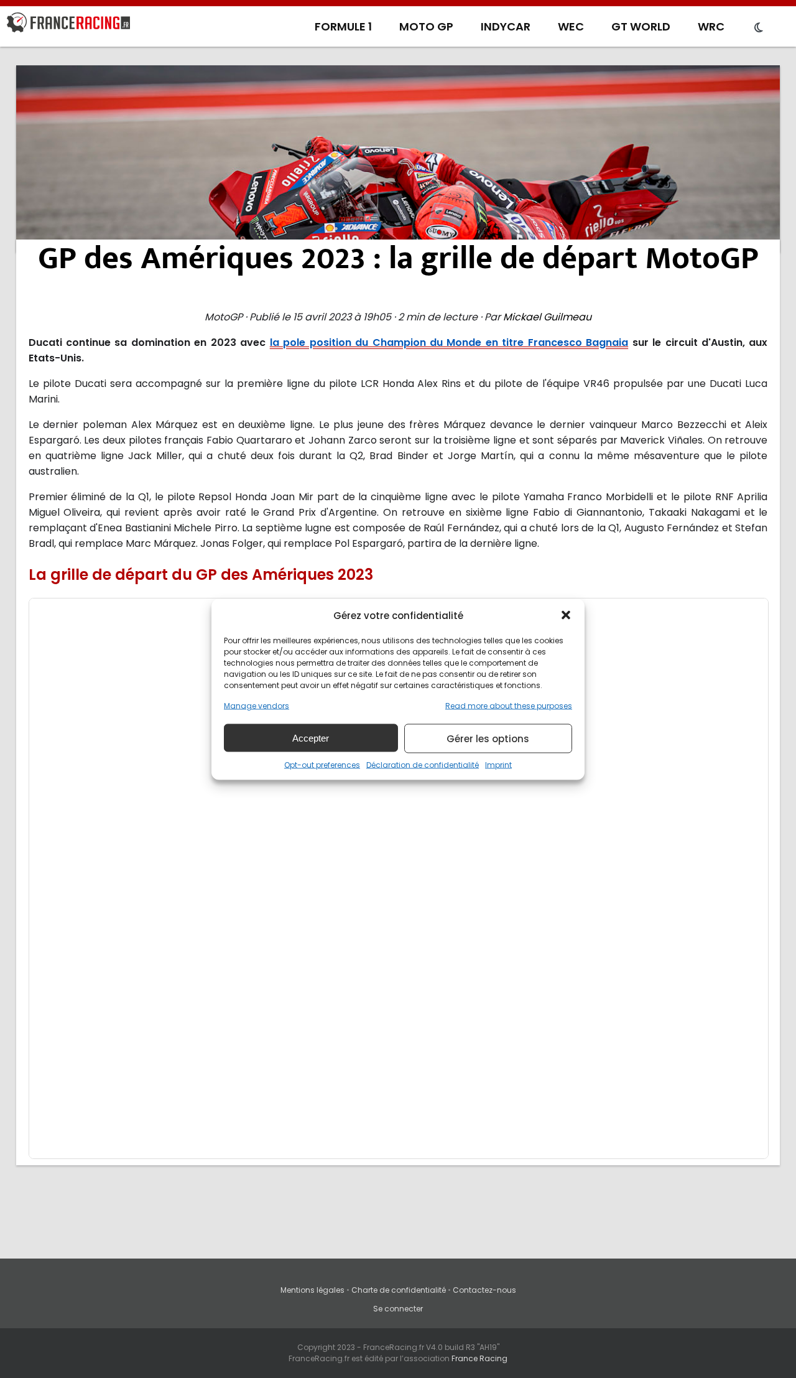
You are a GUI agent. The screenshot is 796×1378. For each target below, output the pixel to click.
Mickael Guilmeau (547, 317)
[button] (566, 615)
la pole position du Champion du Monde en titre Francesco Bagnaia (449, 342)
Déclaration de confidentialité (422, 764)
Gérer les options (488, 738)
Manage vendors (256, 705)
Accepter (310, 737)
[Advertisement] (398, 159)
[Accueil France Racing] (68, 24)
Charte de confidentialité (398, 1290)
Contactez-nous (484, 1290)
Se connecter (398, 1308)
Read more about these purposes (508, 705)
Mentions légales (312, 1290)
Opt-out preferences (322, 764)
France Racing (479, 1358)
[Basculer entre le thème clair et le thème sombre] (758, 28)
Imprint (498, 764)
